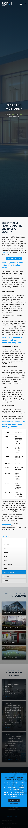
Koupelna (6, 576)
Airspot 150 (5, 252)
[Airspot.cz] (7, 4)
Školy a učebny (8, 564)
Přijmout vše (14, 800)
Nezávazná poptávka (14, 258)
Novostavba (7, 540)
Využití (17, 114)
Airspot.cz (8, 114)
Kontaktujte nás (6, 524)
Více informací (9, 697)
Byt (5, 548)
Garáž (5, 556)
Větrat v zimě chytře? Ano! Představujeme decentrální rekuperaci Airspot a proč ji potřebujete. (14, 741)
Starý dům (6, 544)
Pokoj (5, 560)
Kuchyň (6, 580)
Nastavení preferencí (14, 803)
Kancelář (6, 552)
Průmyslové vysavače (14, 809)
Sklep (5, 568)
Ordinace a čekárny (9, 572)
